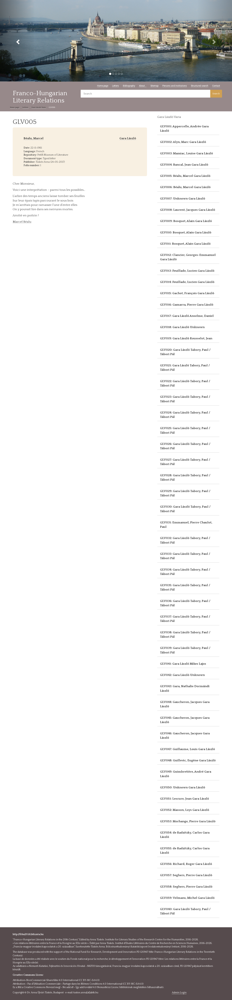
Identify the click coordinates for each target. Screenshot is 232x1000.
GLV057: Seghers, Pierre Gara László (186, 875)
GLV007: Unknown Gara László (182, 198)
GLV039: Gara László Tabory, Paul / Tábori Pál (185, 650)
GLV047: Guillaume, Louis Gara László (187, 749)
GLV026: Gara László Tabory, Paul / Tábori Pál (185, 446)
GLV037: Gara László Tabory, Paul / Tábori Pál (185, 619)
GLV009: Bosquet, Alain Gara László (186, 221)
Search (216, 93)
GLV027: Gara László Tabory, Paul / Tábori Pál (185, 462)
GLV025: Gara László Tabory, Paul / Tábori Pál (185, 430)
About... (142, 86)
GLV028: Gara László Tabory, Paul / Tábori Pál (185, 477)
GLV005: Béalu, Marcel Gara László (185, 176)
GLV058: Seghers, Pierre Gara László (186, 886)
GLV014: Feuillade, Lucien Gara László (187, 282)
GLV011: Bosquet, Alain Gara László (185, 243)
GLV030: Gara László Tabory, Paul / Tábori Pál (185, 509)
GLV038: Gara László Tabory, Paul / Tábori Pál (185, 634)
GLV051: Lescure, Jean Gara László (184, 798)
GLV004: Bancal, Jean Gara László (184, 164)
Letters (115, 86)
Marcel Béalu (22, 221)
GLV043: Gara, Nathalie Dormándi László (185, 688)
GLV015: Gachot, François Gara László (187, 293)
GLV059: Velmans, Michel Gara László (187, 898)
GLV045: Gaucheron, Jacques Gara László (185, 720)
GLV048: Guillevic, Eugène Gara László (188, 760)
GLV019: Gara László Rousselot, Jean (186, 338)
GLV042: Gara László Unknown (182, 675)
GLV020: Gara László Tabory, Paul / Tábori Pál (185, 352)
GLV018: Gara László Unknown (182, 327)
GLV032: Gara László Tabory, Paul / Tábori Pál (185, 540)
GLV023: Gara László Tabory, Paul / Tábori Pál (185, 399)
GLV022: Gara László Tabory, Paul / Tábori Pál (185, 383)
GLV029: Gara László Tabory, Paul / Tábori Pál (185, 493)
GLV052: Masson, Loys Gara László (184, 810)
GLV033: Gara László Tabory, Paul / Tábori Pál (185, 556)
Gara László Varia (39, 107)
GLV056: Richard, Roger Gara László (186, 864)
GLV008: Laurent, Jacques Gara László (187, 209)
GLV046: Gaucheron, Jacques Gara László (185, 735)
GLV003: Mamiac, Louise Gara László (186, 153)
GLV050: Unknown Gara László (182, 787)
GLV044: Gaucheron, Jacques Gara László (185, 704)
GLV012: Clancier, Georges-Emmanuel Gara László (188, 257)
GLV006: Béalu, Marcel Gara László (185, 187)
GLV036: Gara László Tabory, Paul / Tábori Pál (185, 603)
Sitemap (154, 86)
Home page (102, 86)
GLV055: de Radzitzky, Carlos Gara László (185, 850)
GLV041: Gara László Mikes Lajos (183, 663)
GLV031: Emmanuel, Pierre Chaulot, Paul (186, 524)
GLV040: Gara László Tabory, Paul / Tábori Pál (185, 911)
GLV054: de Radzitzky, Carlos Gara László (185, 835)
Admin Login (179, 992)
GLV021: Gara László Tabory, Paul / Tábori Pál (185, 367)
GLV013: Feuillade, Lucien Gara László (187, 270)
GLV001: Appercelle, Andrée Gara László (184, 128)
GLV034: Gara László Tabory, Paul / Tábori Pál (185, 572)
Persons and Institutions (174, 86)
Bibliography (129, 86)
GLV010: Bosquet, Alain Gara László (185, 232)
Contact (216, 86)
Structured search (199, 86)
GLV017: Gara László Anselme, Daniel (187, 316)
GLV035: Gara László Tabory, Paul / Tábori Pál (185, 587)
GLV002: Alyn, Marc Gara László (183, 142)
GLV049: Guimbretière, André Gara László (185, 774)
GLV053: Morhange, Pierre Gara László (188, 821)
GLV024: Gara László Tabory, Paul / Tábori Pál (185, 415)
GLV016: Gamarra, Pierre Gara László (186, 304)
